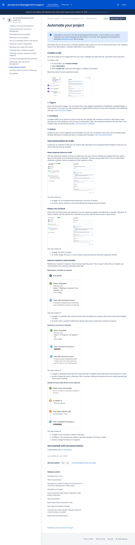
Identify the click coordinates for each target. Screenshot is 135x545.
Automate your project (17, 67)
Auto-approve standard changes (58, 506)
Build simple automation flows (57, 516)
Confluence (58, 528)
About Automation (53, 499)
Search (118, 4)
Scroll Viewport (68, 528)
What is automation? (54, 480)
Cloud (106, 18)
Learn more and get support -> (98, 12)
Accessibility (13, 73)
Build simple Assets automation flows (59, 502)
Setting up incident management (20, 44)
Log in (124, 4)
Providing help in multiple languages (21, 50)
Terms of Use (100, 539)
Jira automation (66, 450)
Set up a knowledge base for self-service (23, 41)
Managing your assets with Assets (21, 47)
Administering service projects (19, 34)
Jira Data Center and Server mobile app (23, 70)
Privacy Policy (88, 539)
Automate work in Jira (54, 476)
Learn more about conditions (85, 123)
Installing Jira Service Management (21, 26)
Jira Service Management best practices (23, 58)
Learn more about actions (103, 135)
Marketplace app (67, 39)
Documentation (53, 4)
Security (110, 539)
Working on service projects (18, 37)
